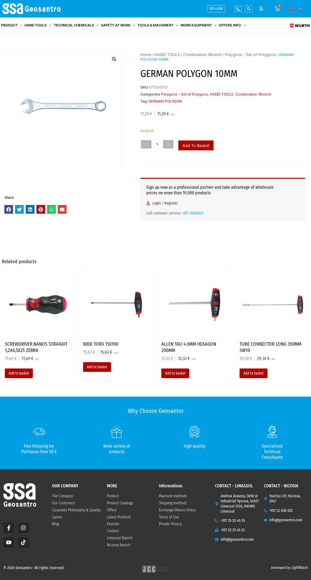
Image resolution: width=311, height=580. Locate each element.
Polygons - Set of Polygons (250, 54)
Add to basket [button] (19, 373)
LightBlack (299, 567)
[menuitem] (291, 8)
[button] (248, 8)
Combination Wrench (202, 54)
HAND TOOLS (167, 54)
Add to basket (195, 145)
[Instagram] (23, 528)
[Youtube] (8, 542)
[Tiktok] (23, 542)
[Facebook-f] (8, 528)
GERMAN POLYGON (165, 101)
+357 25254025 (192, 213)
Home (145, 54)
